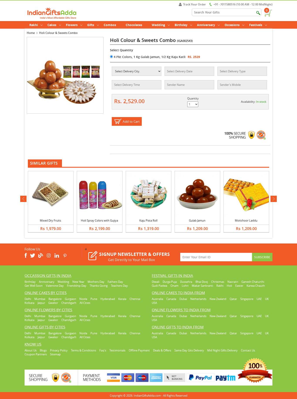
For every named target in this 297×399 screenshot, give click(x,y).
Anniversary (206, 25)
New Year (78, 282)
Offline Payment (139, 350)
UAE (259, 299)
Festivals (255, 25)
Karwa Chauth (256, 286)
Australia (157, 299)
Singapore (246, 299)
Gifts (90, 25)
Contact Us (248, 350)
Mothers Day (96, 282)
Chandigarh (68, 303)
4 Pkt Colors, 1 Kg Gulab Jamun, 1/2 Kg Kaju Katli (149, 57)
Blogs (43, 350)
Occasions (232, 25)
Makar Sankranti (202, 286)
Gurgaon (70, 299)
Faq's (102, 350)
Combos (110, 25)
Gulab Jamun (197, 220)
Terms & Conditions (83, 350)
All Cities (85, 303)
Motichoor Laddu (246, 220)
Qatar (233, 299)
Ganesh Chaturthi (252, 282)
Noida (83, 299)
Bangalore (55, 299)
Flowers (72, 25)
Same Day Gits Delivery (189, 350)
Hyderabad (107, 299)
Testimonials (117, 350)
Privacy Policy (59, 350)
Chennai (135, 299)
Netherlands (198, 299)
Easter (239, 286)
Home (31, 33)
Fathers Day (115, 282)
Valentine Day (55, 286)
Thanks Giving (99, 286)
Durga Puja (170, 282)
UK (267, 299)
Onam (174, 286)
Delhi (28, 299)
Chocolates (134, 25)
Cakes (51, 25)
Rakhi (33, 25)
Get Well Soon (34, 286)
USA (154, 303)
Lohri (185, 286)
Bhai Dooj (201, 282)
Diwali (155, 282)
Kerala (122, 299)
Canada (171, 299)
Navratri (232, 282)
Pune (93, 299)
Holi (229, 286)
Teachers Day (119, 286)
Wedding (158, 25)
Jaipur (41, 303)
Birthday (181, 25)
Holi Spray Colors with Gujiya (99, 220)
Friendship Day (76, 286)
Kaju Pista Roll (148, 220)
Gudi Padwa (159, 286)
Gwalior (53, 303)
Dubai (183, 299)
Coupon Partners (36, 354)
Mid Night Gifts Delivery (222, 350)
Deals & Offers (162, 350)
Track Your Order (194, 4)
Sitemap (55, 354)
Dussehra (186, 282)
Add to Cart (131, 121)
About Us (31, 350)
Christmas (217, 282)
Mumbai (39, 299)
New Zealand (218, 299)
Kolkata (29, 303)
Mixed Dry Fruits (50, 220)
